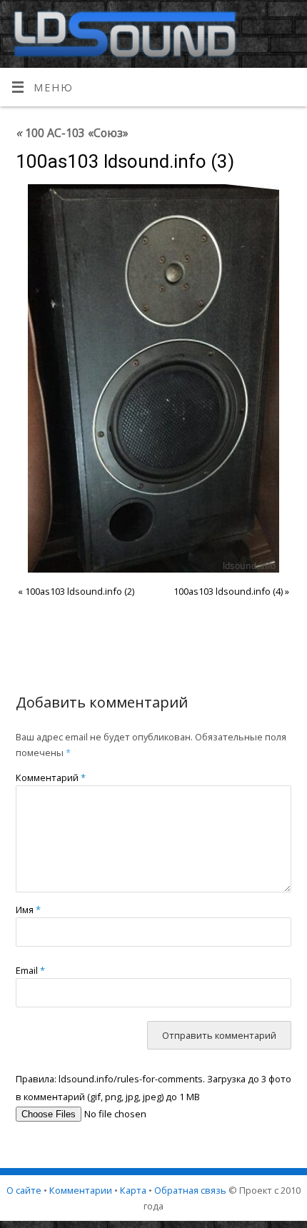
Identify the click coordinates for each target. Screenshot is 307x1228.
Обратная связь (190, 1190)
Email (30, 970)
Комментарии (80, 1190)
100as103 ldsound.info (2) (79, 591)
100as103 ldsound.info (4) (228, 591)
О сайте (23, 1190)
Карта (133, 1190)
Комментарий (51, 777)
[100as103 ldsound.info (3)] (154, 378)
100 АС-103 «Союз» (72, 133)
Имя (28, 909)
